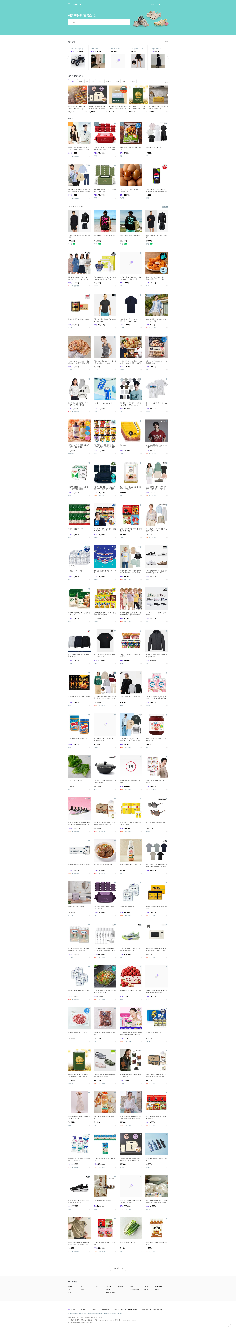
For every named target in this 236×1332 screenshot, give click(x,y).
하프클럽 (116, 81)
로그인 (152, 4)
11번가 (100, 81)
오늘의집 (108, 81)
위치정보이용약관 (118, 1309)
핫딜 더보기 (117, 1268)
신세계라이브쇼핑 (110, 1292)
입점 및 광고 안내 (157, 1309)
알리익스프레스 (134, 1289)
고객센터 (93, 1309)
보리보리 (145, 1289)
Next (167, 57)
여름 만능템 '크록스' (80, 15)
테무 (131, 1287)
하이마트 (120, 1287)
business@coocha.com (129, 1320)
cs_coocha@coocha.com (106, 1320)
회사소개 (83, 1309)
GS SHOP (72, 81)
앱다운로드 (74, 1309)
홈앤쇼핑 (108, 1289)
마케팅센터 (145, 1309)
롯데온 (125, 81)
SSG (93, 81)
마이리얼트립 (159, 1287)
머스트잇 (95, 1287)
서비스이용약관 (104, 1309)
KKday (157, 1289)
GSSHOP (108, 1287)
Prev (68, 57)
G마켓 (80, 81)
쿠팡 (87, 81)
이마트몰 (132, 81)
